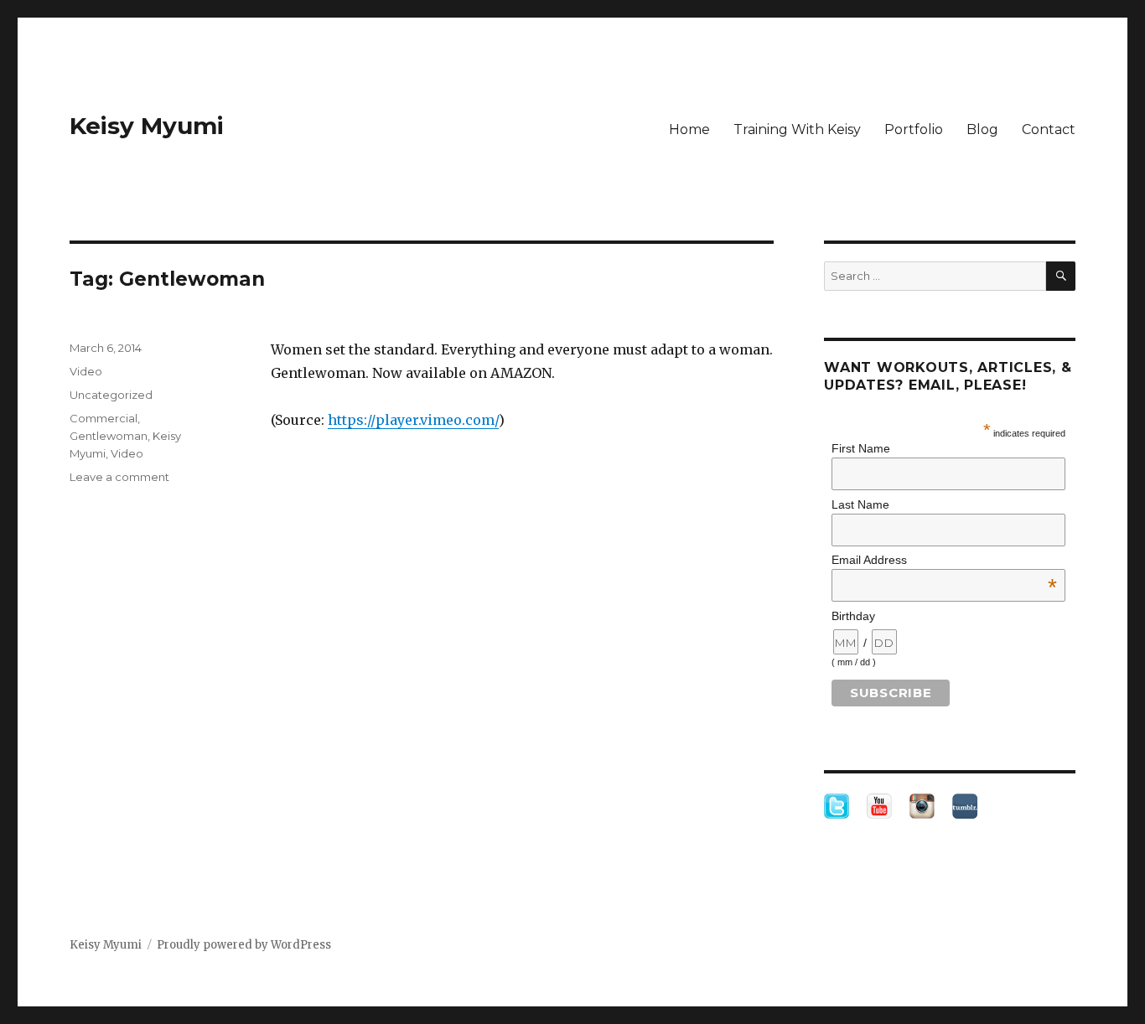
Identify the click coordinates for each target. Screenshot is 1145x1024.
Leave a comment (119, 477)
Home (689, 129)
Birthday (853, 616)
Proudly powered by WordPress (244, 945)
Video (86, 371)
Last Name (860, 504)
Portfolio (913, 129)
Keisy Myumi (147, 125)
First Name (861, 448)
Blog (982, 129)
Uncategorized (111, 394)
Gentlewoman (109, 435)
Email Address (944, 559)
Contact (1048, 129)
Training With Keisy (797, 129)
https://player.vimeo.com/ (413, 419)
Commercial (103, 418)
